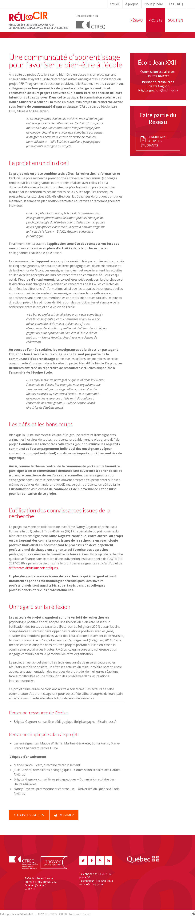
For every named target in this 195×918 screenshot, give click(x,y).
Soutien (175, 20)
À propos (131, 4)
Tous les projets (29, 815)
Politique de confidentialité (16, 914)
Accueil (114, 4)
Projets (155, 20)
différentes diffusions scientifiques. (33, 568)
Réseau (136, 20)
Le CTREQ (176, 4)
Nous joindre (153, 4)
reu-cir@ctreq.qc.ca (91, 884)
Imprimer (65, 815)
